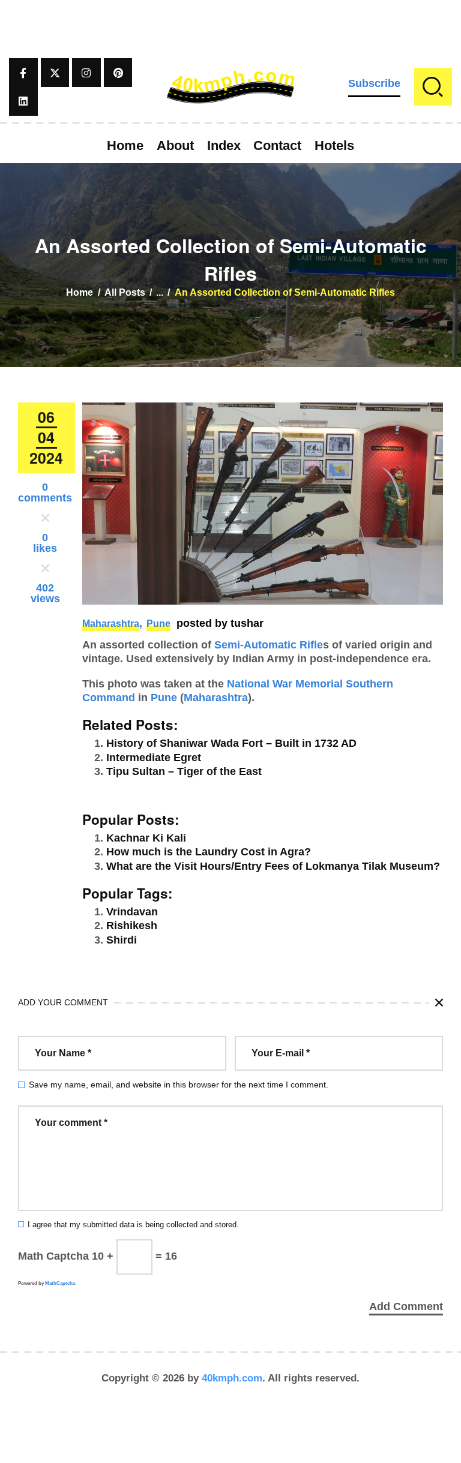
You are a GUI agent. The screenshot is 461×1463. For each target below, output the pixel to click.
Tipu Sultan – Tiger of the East (184, 771)
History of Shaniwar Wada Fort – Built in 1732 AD (231, 743)
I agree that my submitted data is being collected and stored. (133, 1225)
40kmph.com (232, 1378)
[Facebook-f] (23, 72)
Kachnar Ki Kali (146, 838)
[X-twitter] (55, 72)
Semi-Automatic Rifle (268, 645)
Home (79, 292)
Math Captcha (53, 1256)
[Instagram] (86, 72)
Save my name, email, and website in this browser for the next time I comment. (178, 1084)
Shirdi (121, 940)
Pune (158, 623)
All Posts (124, 292)
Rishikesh (131, 926)
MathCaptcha (60, 1283)
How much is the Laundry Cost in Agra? (208, 852)
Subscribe (374, 83)
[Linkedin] (23, 101)
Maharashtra (110, 623)
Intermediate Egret (153, 758)
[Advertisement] (230, 27)
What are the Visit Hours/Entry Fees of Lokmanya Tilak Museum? (273, 866)
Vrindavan (132, 912)
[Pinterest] (118, 72)
